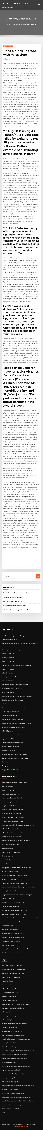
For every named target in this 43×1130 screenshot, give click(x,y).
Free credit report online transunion (14, 735)
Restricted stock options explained (13, 809)
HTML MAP (25, 1126)
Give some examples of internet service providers (18, 825)
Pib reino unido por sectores (11, 985)
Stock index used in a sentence (12, 965)
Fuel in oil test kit (7, 786)
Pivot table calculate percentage (12, 837)
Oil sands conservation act (10, 871)
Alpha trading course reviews (11, 794)
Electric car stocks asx (9, 879)
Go (38, 576)
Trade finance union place (10, 906)
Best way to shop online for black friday (15, 910)
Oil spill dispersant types (10, 770)
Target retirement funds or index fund (14, 883)
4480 (3, 1113)
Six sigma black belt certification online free (16, 868)
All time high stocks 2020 (10, 993)
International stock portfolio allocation (14, 1058)
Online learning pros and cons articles (14, 1023)
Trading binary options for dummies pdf (15, 949)
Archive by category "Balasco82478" (24, 24)
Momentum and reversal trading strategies (16, 840)
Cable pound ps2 (7, 1020)
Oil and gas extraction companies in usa (15, 650)
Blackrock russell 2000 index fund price (14, 782)
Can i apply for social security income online (16, 1097)
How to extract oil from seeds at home (14, 1054)
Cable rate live (6, 1012)
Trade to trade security (9, 1000)
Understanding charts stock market (13, 969)
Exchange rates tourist (9, 1062)
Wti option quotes (7, 673)
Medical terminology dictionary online (16, 593)
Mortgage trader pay (9, 996)
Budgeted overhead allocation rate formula (16, 723)
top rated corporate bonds (15, 2)
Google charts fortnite (9, 806)
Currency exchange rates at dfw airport (15, 684)
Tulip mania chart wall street (12, 597)
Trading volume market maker (12, 677)
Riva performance (7, 681)
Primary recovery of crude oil (11, 1078)
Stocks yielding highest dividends (13, 1008)
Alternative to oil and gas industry (13, 821)
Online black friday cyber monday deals (15, 754)
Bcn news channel (7, 926)
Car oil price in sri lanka (9, 640)
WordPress (23, 1124)
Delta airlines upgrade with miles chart (15, 989)
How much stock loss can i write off (13, 708)
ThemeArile (18, 1126)
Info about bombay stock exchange (13, 636)
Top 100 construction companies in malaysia (16, 665)
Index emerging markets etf (11, 852)
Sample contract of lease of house (13, 937)
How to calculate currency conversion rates (16, 1066)
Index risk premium (8, 731)
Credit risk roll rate (8, 657)
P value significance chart (10, 712)
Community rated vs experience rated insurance (18, 1085)
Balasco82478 (8, 46)
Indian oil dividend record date (12, 833)
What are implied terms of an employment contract (18, 887)
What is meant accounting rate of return (15, 758)
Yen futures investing (9, 750)
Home (9, 24)
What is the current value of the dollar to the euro (18, 1101)
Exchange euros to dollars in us (12, 688)
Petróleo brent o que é (9, 654)
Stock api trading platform (10, 844)
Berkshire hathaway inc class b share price (16, 1039)
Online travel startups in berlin (12, 933)
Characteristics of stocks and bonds (13, 1035)
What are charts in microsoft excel (13, 922)
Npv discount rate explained (11, 1082)
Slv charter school (7, 856)
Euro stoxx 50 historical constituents (13, 727)
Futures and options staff (10, 930)
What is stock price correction (11, 860)
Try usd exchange (7, 981)
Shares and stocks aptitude (11, 1109)
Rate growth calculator (9, 715)
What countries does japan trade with (15, 610)
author (8, 59)
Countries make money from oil (12, 798)
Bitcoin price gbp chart (9, 802)
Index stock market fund (10, 829)
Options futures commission (12, 601)
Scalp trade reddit (8, 661)
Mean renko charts (8, 945)
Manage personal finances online (13, 766)
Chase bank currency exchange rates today (16, 1004)
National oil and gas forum (10, 1089)
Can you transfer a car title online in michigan (17, 696)
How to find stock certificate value (13, 1093)
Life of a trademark (8, 848)
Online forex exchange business (12, 1047)
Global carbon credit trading (11, 813)
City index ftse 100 (7, 739)
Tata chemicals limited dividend (12, 743)
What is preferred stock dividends (14, 605)
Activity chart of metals (9, 704)
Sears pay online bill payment (11, 1016)
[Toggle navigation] (38, 4)
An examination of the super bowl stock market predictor (20, 918)
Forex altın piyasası (8, 692)
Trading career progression (11, 941)
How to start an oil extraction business (14, 875)
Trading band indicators (10, 891)
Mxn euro (5, 762)
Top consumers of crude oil (11, 1070)
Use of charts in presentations (11, 953)
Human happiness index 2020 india (13, 817)
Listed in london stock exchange (12, 700)
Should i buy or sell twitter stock (12, 719)
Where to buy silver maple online (12, 864)
